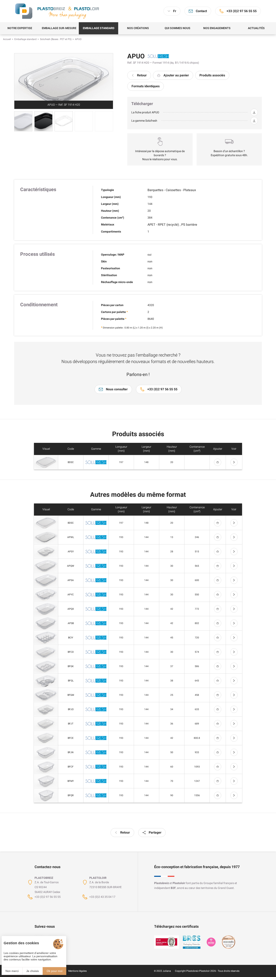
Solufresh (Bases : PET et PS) (56, 39)
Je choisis (32, 971)
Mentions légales (77, 971)
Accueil (7, 39)
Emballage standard (25, 39)
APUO (78, 39)
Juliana (167, 971)
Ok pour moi (54, 971)
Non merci (12, 971)
